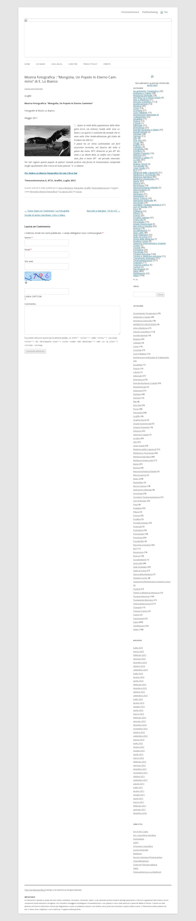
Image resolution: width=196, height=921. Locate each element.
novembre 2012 (140, 728)
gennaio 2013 (139, 721)
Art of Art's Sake (140, 831)
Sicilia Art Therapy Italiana (145, 864)
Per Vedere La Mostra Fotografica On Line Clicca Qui (50, 173)
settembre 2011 (140, 780)
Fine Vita (137, 140)
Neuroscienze (140, 189)
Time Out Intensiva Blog (34, 890)
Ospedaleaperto (141, 861)
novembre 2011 (140, 772)
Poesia (136, 215)
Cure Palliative (140, 112)
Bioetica (137, 106)
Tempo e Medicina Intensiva (147, 256)
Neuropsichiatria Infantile (145, 187)
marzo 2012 (138, 758)
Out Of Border (140, 206)
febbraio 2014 (139, 684)
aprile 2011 (138, 798)
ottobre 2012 (139, 732)
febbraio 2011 (139, 805)
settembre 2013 (140, 695)
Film (135, 138)
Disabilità (137, 118)
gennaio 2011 (139, 809)
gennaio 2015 (139, 658)
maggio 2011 (139, 794)
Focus (136, 142)
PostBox (137, 151)
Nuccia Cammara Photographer (147, 857)
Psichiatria (138, 249)
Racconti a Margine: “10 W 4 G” (103, 210)
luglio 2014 (138, 673)
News (136, 191)
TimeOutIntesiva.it (130, 12)
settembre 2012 (140, 736)
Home (27, 64)
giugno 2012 (138, 747)
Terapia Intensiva (141, 254)
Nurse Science (140, 198)
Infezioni (137, 155)
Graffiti (87, 188)
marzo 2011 (138, 802)
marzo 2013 (138, 714)
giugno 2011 (138, 791)
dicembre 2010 (140, 813)
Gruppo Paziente (141, 153)
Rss (165, 12)
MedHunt (137, 853)
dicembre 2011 (140, 769)
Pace (135, 209)
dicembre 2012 (140, 725)
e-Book (137, 123)
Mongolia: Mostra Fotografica (43, 191)
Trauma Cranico (141, 264)
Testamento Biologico (144, 258)
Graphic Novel (140, 163)
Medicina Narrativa (142, 176)
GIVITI (135, 842)
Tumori (136, 266)
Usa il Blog (56, 64)
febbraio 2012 (139, 761)
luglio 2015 (138, 647)
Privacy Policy (90, 64)
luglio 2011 (138, 787)
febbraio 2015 (139, 655)
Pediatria (137, 211)
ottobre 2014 (139, 666)
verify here (152, 85)
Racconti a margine (142, 226)
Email (28, 249)
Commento (30, 303)
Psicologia (138, 251)
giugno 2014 (138, 677)
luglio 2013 (138, 699)
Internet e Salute (141, 157)
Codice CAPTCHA (33, 296)
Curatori (72, 64)
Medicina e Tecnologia (144, 174)
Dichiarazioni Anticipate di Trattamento (146, 115)
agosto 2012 (138, 739)
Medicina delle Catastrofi (145, 172)
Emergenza (138, 127)
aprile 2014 (138, 680)
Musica (136, 183)
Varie (135, 271)
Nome (28, 237)
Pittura (136, 213)
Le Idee (137, 159)
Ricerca (136, 228)
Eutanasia (138, 194)
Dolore (136, 121)
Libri (135, 161)
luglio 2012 (138, 743)
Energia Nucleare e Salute (146, 129)
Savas (79, 191)
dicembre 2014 (140, 662)
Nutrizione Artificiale (143, 200)
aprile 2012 (138, 754)
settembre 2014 (140, 669)
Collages (137, 146)
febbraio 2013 (139, 717)
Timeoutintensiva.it (100, 188)
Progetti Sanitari (141, 217)
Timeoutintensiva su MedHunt (147, 872)
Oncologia (138, 202)
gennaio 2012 (139, 765)
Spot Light (138, 232)
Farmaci (137, 136)
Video (136, 275)
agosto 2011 (138, 783)
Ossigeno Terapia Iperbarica (147, 204)
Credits (107, 64)
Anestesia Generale (142, 95)
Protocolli (138, 219)
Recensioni (138, 185)
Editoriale (137, 125)
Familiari (137, 133)
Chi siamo (40, 64)
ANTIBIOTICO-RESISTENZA (147, 97)
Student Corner (140, 241)
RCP (135, 170)
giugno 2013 (138, 703)
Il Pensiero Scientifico (143, 846)
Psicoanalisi (139, 221)
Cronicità (137, 110)
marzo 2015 (138, 651)
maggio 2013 (139, 706)
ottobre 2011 (139, 776)
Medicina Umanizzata (144, 178)
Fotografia (78, 188)
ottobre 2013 (139, 692)
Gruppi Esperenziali (142, 224)
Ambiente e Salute (142, 93)
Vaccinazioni (139, 269)
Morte (136, 181)
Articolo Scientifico (142, 101)
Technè (137, 247)
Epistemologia (140, 131)
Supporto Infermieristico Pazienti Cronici (149, 244)
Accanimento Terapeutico (146, 91)
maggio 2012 (139, 750)
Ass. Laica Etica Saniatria (144, 835)
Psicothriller (139, 166)
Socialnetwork (140, 230)
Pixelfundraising (150, 12)
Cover (136, 108)
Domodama (138, 839)
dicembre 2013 (140, 688)
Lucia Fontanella (140, 850)
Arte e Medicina (65, 188)
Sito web (28, 261)
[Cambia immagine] (26, 283)
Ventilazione (139, 273)
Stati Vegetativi (140, 234)
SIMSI (135, 868)
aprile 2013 (138, 710)
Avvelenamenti (140, 103)
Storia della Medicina (143, 239)
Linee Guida (139, 168)
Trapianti (137, 262)
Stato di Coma (140, 236)
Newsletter (138, 196)
